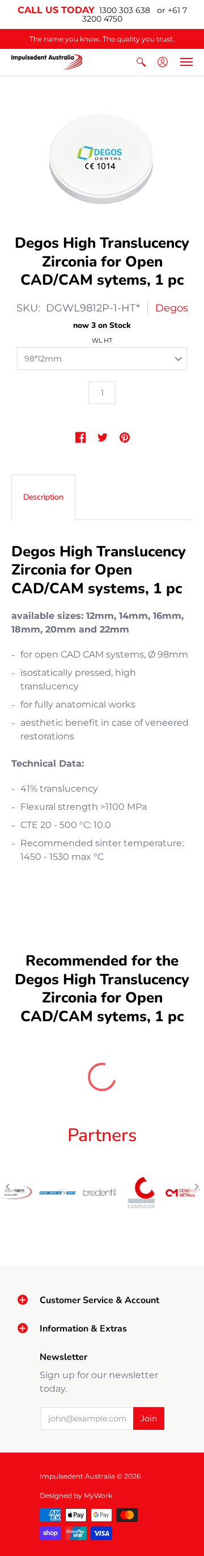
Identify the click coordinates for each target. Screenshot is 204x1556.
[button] (141, 62)
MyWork (98, 1495)
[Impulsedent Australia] (46, 62)
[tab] (43, 497)
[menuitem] (141, 62)
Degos (171, 308)
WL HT (102, 340)
